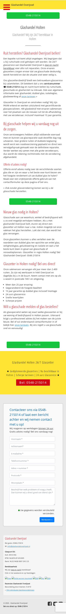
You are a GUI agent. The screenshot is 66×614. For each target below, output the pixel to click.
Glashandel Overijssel (22, 4)
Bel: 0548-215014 (33, 382)
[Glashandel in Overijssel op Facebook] (50, 603)
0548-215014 (33, 15)
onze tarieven (28, 96)
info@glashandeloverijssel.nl (18, 546)
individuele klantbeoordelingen (20, 590)
